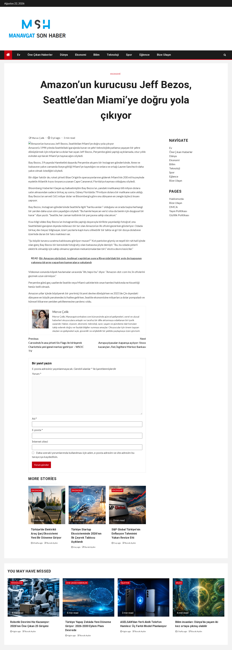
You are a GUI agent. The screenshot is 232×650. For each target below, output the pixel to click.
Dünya (64, 54)
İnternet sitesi (40, 441)
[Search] (225, 55)
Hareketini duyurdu (66, 162)
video (43, 221)
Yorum (36, 373)
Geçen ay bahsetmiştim (67, 188)
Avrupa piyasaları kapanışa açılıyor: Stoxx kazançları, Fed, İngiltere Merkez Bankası (122, 342)
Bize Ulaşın (164, 54)
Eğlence (144, 54)
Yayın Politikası (178, 211)
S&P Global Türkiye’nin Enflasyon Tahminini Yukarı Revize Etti (126, 533)
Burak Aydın (52, 543)
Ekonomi (80, 54)
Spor (129, 54)
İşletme (125, 583)
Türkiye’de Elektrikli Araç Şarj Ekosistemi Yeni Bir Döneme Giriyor (46, 533)
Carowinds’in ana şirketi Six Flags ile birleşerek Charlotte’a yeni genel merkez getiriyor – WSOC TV (56, 344)
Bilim (96, 54)
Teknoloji (113, 54)
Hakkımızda (176, 198)
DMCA (173, 206)
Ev (18, 54)
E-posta (37, 429)
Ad (34, 418)
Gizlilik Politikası (179, 215)
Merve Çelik (38, 137)
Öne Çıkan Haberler (40, 54)
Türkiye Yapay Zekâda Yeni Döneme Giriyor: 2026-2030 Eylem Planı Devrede (88, 626)
